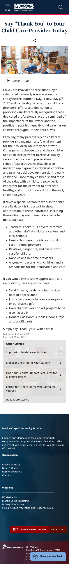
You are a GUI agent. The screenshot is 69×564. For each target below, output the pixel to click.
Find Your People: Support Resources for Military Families (31, 375)
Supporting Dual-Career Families (26, 352)
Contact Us (8, 475)
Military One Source (13, 504)
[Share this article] (34, 40)
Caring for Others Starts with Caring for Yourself (30, 389)
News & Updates (11, 468)
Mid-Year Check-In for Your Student (28, 362)
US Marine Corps (11, 497)
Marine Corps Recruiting (15, 500)
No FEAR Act (32, 547)
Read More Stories (17, 399)
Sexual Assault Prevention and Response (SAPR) (28, 507)
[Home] (24, 7)
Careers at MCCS (11, 464)
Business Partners (12, 471)
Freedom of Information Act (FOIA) (43, 550)
